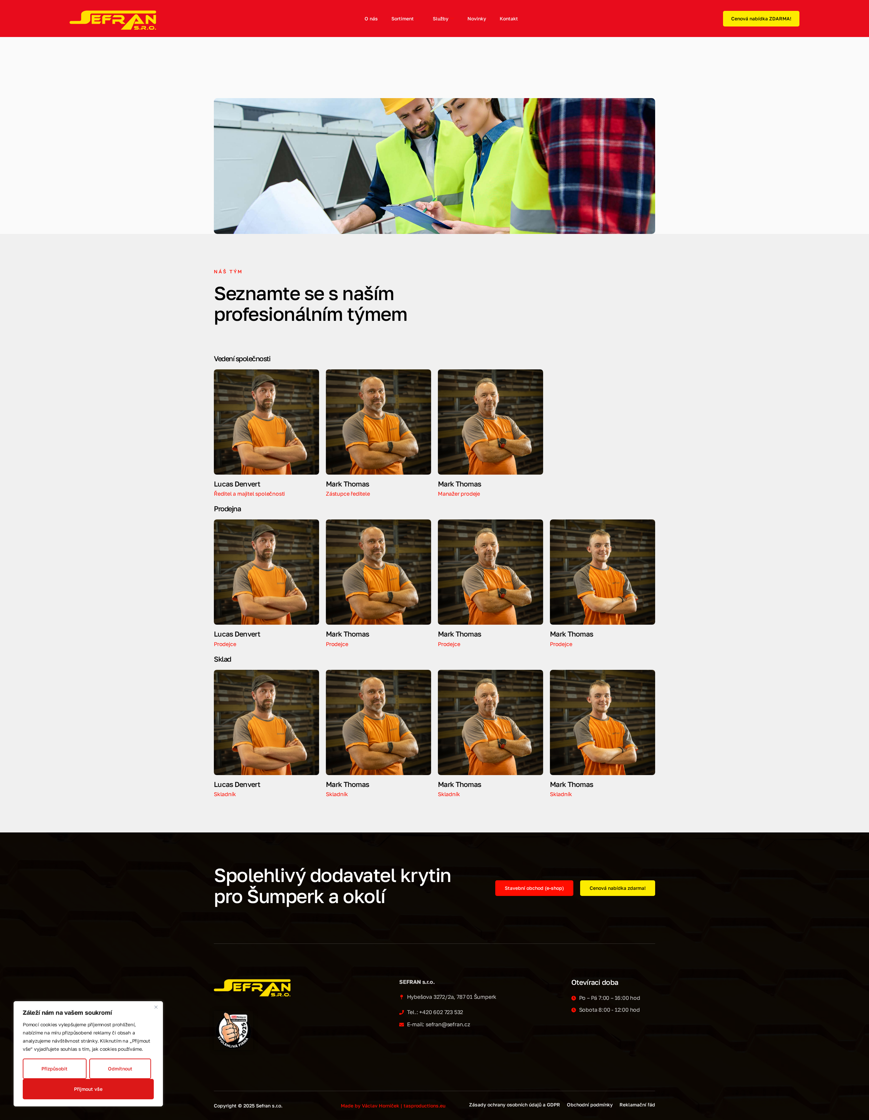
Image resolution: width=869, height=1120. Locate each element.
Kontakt (509, 18)
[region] (88, 1053)
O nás (371, 18)
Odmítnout (120, 1068)
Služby (440, 18)
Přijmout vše (88, 1089)
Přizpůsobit (54, 1068)
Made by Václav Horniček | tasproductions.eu (393, 1105)
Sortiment (402, 18)
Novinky (476, 18)
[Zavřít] (156, 1007)
